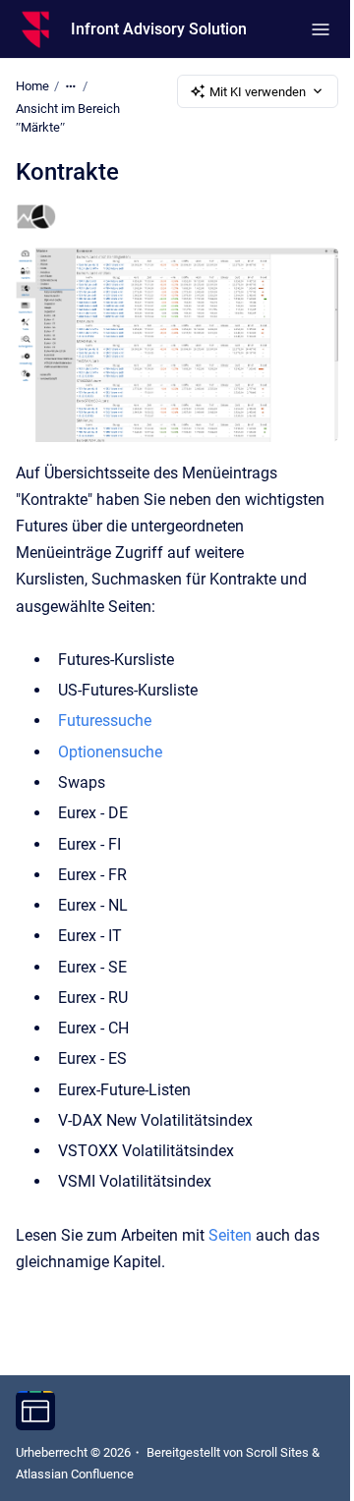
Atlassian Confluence (75, 1474)
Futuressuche (104, 720)
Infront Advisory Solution (159, 29)
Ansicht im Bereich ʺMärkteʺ (68, 118)
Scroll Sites (277, 1452)
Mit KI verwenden (257, 91)
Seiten (230, 1235)
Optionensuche (110, 752)
